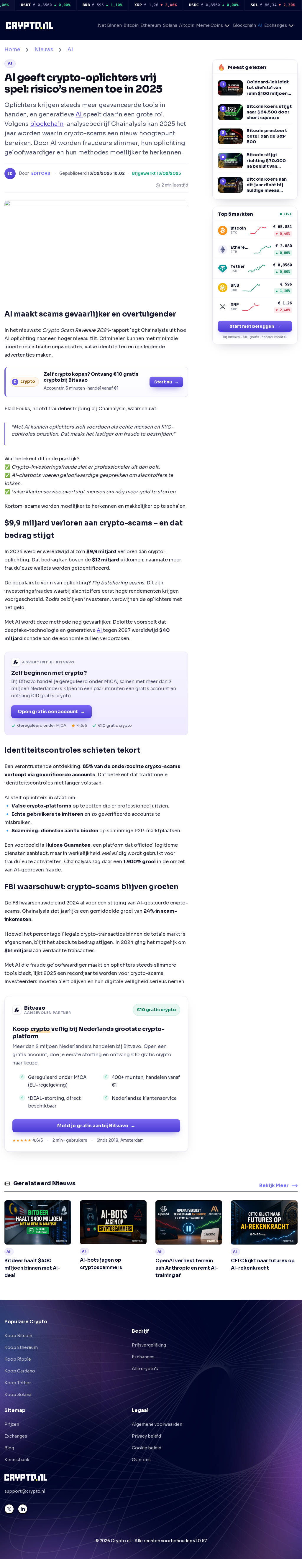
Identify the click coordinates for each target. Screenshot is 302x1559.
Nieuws (44, 50)
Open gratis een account (51, 711)
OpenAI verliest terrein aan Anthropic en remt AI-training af (186, 1268)
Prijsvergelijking (149, 1345)
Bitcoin (131, 25)
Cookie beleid (146, 1448)
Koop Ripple (17, 1359)
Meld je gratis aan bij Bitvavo (96, 1126)
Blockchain (244, 25)
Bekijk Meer (274, 1185)
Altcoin (186, 25)
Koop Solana (18, 1394)
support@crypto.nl (24, 1491)
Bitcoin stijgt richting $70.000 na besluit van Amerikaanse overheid (266, 160)
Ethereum (150, 25)
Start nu (166, 382)
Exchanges (275, 25)
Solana (170, 25)
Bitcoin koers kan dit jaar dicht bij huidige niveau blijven (267, 185)
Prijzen (11, 1424)
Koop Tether (17, 1382)
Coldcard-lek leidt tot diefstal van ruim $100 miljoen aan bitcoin (268, 87)
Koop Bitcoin (18, 1335)
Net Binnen (110, 25)
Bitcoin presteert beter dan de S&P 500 (267, 136)
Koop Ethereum (21, 1347)
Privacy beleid (146, 1436)
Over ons (141, 1459)
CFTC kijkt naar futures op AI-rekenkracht (263, 1264)
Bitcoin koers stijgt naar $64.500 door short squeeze (269, 112)
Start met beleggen (254, 326)
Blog (9, 1448)
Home (12, 50)
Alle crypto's (145, 1368)
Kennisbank (16, 1459)
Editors (40, 173)
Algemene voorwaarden (157, 1424)
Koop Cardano (19, 1371)
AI (260, 25)
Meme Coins (209, 25)
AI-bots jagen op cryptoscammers (101, 1263)
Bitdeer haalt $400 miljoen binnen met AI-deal (32, 1268)
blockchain (47, 124)
